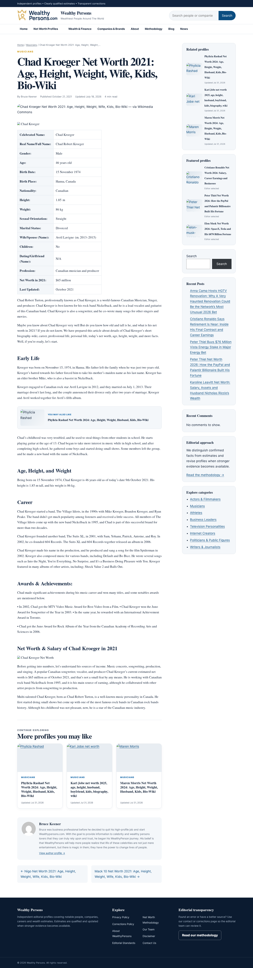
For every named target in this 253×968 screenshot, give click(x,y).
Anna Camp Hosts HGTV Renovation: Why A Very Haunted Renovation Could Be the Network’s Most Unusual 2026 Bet (210, 301)
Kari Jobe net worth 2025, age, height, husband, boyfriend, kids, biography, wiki (89, 789)
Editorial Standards (123, 942)
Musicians (31, 45)
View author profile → (52, 853)
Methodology (153, 29)
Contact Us (149, 942)
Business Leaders (203, 520)
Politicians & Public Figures (210, 540)
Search (227, 15)
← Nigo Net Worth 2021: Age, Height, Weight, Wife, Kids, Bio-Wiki (48, 874)
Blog (171, 29)
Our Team (148, 929)
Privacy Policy (120, 917)
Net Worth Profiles (46, 29)
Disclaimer (149, 936)
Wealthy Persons (76, 12)
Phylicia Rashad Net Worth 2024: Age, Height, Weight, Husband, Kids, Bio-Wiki (98, 420)
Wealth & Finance (79, 29)
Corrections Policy (123, 924)
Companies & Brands (111, 29)
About (135, 29)
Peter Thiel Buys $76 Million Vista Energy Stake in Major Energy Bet (211, 347)
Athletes (196, 513)
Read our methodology (200, 935)
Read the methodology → (205, 475)
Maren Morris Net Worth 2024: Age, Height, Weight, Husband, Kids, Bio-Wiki (139, 787)
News (184, 29)
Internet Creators (202, 533)
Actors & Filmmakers (205, 499)
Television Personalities (207, 526)
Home (24, 29)
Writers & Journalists (205, 547)
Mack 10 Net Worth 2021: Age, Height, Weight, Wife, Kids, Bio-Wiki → (123, 874)
